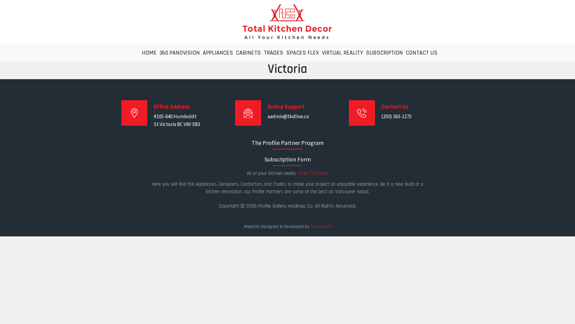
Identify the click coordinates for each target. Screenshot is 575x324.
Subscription (384, 53)
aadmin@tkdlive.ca (288, 116)
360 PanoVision (180, 53)
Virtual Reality (342, 53)
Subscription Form (287, 159)
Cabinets (248, 53)
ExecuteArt (321, 227)
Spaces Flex (302, 53)
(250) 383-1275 (396, 116)
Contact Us (422, 53)
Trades (273, 53)
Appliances (218, 53)
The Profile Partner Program (288, 142)
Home (149, 53)
